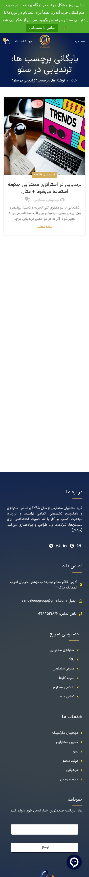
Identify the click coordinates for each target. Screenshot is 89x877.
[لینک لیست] (44, 733)
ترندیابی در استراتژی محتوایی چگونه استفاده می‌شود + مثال (44, 188)
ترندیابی (49, 174)
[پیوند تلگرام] (51, 546)
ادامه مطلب (44, 227)
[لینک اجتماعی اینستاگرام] (78, 546)
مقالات (38, 174)
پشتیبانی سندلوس (46, 200)
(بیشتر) (76, 530)
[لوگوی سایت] (45, 41)
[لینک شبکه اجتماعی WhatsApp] (58, 546)
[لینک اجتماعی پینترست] (71, 546)
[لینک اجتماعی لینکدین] (65, 546)
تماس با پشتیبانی (42, 27)
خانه (73, 80)
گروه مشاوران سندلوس (66, 508)
